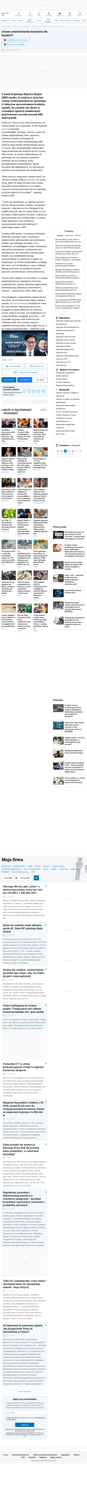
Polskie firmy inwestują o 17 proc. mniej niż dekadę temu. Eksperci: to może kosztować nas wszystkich (68, 307)
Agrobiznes (63, 869)
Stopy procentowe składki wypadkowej (65, 407)
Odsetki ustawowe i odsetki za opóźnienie (67, 394)
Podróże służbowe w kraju (66, 415)
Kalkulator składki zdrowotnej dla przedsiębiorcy (68, 322)
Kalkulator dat (61, 365)
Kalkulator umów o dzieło (65, 340)
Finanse (46, 866)
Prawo (39, 20)
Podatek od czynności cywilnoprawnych (64, 419)
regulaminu (30, 1418)
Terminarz (64, 445)
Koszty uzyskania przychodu (66, 412)
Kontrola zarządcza (63, 382)
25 (61, 451)
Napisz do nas (38, 366)
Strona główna (6, 26)
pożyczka (6, 129)
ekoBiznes (75, 869)
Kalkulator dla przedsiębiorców (67, 327)
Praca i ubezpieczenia (32, 869)
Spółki (30, 866)
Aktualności (26, 26)
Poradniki (5, 872)
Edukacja (76, 20)
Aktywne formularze (69, 369)
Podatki (53, 869)
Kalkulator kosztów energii (66, 343)
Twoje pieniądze (48, 20)
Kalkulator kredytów (63, 346)
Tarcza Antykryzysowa (20, 872)
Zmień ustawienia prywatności (45, 1455)
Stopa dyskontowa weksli (65, 431)
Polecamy (58, 699)
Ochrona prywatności (20, 1455)
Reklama (42, 1457)
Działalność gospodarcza (65, 373)
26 (65, 451)
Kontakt (32, 1457)
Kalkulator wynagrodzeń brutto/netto (65, 332)
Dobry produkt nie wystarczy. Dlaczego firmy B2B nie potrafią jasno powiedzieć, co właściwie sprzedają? (67, 277)
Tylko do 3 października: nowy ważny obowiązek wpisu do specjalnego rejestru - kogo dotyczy (68, 289)
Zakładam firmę (19, 866)
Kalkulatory (64, 317)
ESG (33, 872)
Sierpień (76, 445)
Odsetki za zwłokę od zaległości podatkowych (68, 400)
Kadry (14, 20)
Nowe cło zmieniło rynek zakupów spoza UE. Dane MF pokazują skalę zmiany (68, 247)
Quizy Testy (60, 434)
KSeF (84, 20)
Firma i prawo (59, 526)
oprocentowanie (20, 303)
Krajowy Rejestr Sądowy (65, 385)
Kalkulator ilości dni (63, 362)
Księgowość (5, 20)
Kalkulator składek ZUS (65, 349)
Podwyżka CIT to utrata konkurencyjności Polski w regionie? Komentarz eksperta (66, 265)
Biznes (20, 20)
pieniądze (31, 180)
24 (58, 451)
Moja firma (16, 26)
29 (77, 451)
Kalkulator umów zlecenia (65, 337)
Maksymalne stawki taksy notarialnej (65, 426)
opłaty (35, 243)
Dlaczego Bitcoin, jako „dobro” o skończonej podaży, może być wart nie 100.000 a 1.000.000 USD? (68, 241)
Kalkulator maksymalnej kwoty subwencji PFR (67, 357)
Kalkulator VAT (61, 353)
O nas (5, 1455)
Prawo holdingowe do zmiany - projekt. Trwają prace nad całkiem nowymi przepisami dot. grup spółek (68, 259)
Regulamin (65, 1455)
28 (73, 451)
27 (69, 451)
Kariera (76, 1455)
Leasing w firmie (58, 866)
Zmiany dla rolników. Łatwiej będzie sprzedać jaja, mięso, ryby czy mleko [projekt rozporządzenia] (68, 253)
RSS (23, 1457)
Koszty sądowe (61, 379)
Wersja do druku (15, 366)
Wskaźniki (64, 389)
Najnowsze (69, 235)
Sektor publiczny (30, 20)
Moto (56, 20)
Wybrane (78, 235)
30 (80, 451)
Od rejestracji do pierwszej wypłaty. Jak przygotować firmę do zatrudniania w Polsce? (68, 295)
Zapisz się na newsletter (28, 372)
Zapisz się (25, 1425)
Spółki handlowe (62, 376)
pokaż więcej (24, 1391)
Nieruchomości (66, 20)
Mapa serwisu (55, 1457)
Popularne (60, 235)
